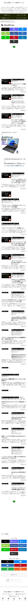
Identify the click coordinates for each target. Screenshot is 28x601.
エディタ (15, 333)
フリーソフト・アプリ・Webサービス (11, 199)
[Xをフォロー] (7, 561)
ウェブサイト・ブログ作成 (18, 79)
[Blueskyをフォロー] (20, 561)
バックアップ (15, 297)
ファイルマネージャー (7, 202)
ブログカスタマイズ (17, 334)
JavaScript (15, 312)
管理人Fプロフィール (14, 596)
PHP (14, 331)
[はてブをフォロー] (7, 565)
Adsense (15, 96)
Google (20, 96)
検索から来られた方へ (20, 594)
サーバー (15, 117)
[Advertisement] (14, 62)
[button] (14, 41)
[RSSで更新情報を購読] (20, 569)
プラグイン (23, 258)
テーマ (14, 431)
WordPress (15, 81)
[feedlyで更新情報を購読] (7, 569)
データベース (15, 176)
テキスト (20, 333)
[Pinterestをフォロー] (20, 565)
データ (20, 117)
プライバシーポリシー (7, 594)
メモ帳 (23, 399)
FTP (14, 115)
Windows (5, 399)
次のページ (14, 574)
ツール (14, 314)
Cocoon (14, 275)
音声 (21, 469)
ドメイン (21, 98)
